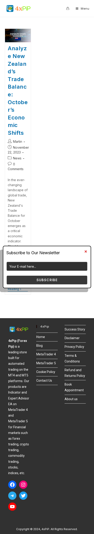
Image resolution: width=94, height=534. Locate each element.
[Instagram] (23, 485)
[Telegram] (12, 496)
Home (40, 337)
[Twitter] (23, 496)
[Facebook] (12, 485)
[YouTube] (12, 506)
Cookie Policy (45, 372)
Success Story (75, 329)
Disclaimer (72, 338)
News (17, 158)
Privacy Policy (74, 347)
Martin (17, 141)
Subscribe (47, 280)
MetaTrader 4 (46, 354)
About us (71, 399)
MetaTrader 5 (46, 363)
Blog (39, 345)
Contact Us (44, 380)
